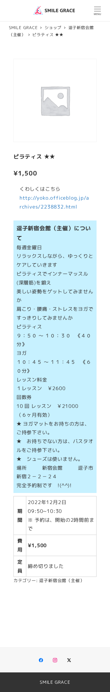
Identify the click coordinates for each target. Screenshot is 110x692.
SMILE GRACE (55, 682)
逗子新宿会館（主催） (61, 580)
